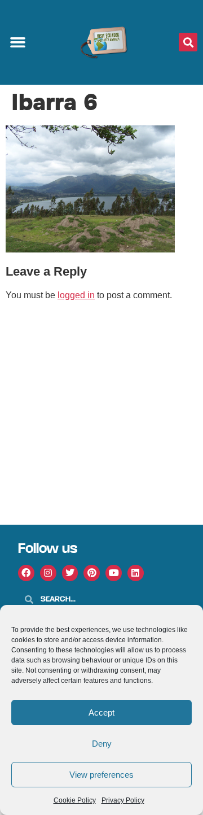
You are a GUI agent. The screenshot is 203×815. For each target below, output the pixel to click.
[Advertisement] (101, 417)
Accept (101, 712)
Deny (102, 743)
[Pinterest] (91, 573)
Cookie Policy (75, 800)
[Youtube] (113, 573)
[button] (18, 42)
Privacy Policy (123, 800)
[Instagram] (48, 573)
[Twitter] (70, 573)
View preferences (101, 774)
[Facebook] (26, 573)
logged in (76, 295)
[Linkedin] (135, 573)
